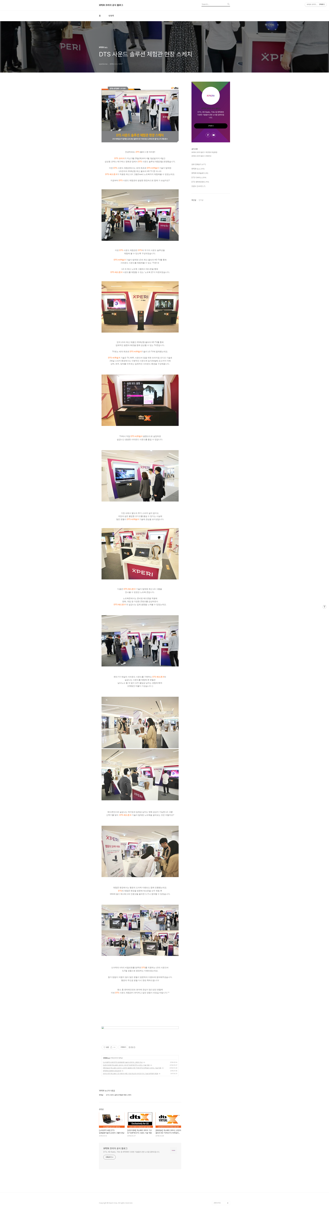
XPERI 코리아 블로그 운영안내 (201, 156)
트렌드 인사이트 (198, 186)
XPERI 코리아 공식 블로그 (111, 5)
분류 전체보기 (198, 164)
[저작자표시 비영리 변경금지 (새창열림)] (131, 1047)
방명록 (111, 16)
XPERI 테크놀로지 (199, 173)
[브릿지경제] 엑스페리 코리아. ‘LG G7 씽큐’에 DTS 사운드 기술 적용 (126, 1065)
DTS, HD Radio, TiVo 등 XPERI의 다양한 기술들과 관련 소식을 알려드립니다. (131, 1152)
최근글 (193, 200)
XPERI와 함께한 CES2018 (112, 1071)
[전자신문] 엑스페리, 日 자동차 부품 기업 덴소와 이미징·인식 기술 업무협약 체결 (130, 1073)
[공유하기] (111, 1047)
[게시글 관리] (114, 1047)
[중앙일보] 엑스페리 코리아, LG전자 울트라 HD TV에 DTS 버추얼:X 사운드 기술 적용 (132, 1068)
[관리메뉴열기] (324, 606)
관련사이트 (217, 1203)
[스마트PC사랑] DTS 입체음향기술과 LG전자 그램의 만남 (123, 1062)
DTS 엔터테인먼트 (200, 182)
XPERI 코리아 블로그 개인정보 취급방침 (204, 152)
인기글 (201, 200)
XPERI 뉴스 (106, 1058)
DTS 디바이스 (198, 177)
